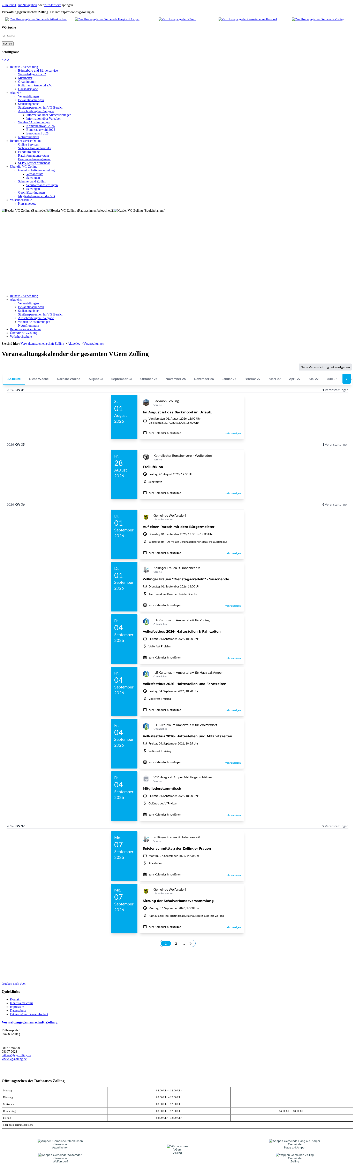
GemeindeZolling (295, 1159)
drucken (7, 983)
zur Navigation (27, 5)
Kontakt (15, 999)
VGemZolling (177, 1151)
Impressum (17, 1006)
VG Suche (9, 27)
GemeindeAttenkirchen (60, 1146)
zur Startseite (52, 5)
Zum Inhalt (9, 5)
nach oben (19, 983)
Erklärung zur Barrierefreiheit (29, 1014)
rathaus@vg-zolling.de (16, 1055)
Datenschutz (18, 1010)
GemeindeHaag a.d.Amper (294, 1146)
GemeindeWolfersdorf (60, 1159)
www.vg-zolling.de (14, 1059)
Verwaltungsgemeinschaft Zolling (30, 1022)
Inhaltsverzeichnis (21, 1003)
